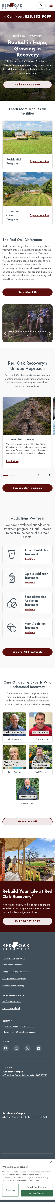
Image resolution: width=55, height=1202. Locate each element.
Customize (10, 1190)
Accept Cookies (36, 1193)
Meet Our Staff (27, 821)
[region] (27, 1179)
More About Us (27, 292)
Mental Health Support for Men (16, 971)
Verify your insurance (11, 1001)
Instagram (16, 1048)
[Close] (51, 1162)
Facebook (5, 1048)
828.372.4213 (28, 1026)
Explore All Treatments (27, 652)
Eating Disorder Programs (14, 978)
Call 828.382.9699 (27, 84)
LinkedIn (38, 1048)
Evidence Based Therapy (13, 985)
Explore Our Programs (27, 488)
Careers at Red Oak (11, 1008)
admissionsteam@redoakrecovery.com (19, 1032)
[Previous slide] (38, 475)
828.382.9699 (11, 1026)
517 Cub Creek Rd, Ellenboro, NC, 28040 (24, 1117)
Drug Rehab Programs (12, 964)
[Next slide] (49, 475)
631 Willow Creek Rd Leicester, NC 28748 (24, 1075)
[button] (5, 333)
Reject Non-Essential (37, 1186)
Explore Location (39, 161)
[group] (26, 432)
